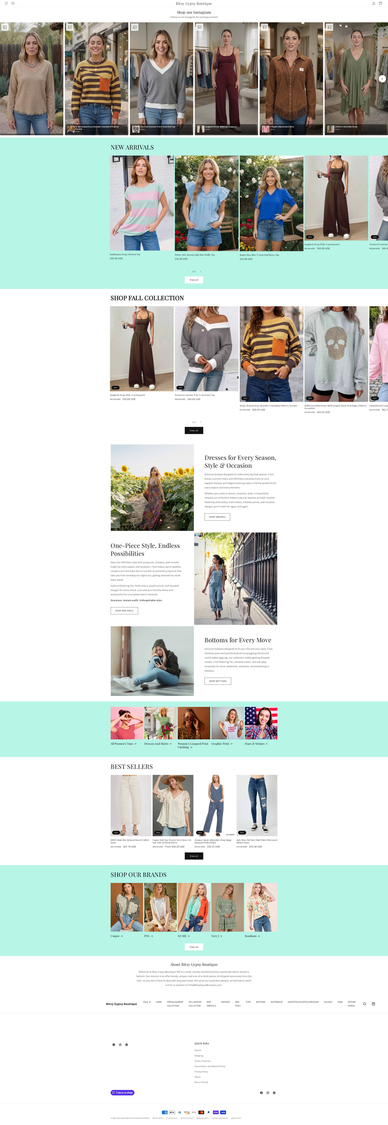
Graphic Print (220, 743)
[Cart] (373, 1004)
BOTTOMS (260, 1002)
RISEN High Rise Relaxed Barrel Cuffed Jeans (130, 841)
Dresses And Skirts (156, 743)
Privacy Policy (201, 1071)
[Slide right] (200, 271)
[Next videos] (382, 78)
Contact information (220, 1118)
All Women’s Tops (122, 743)
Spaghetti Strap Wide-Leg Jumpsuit (322, 244)
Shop (145, 1002)
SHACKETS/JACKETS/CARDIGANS (303, 1002)
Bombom (251, 936)
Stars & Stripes (254, 743)
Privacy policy (171, 1118)
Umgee (115, 936)
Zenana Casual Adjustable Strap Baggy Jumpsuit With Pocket (213, 841)
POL (147, 936)
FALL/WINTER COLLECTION (195, 1004)
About (198, 1077)
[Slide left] (187, 271)
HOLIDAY (328, 1002)
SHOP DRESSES (217, 516)
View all (194, 279)
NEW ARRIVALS (211, 1004)
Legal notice (236, 1118)
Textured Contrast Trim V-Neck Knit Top (195, 395)
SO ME (182, 936)
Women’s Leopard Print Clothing (193, 745)
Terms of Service (203, 1061)
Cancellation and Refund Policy (210, 1066)
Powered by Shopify (142, 1118)
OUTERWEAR (277, 1002)
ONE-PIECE (238, 1004)
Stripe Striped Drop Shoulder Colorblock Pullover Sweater (269, 405)
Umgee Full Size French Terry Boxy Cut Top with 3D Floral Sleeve (172, 841)
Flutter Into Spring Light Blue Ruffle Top (195, 255)
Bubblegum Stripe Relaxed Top (125, 254)
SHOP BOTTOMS (218, 681)
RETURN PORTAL (352, 1004)
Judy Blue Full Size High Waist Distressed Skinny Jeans (257, 841)
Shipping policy (202, 1118)
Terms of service (187, 1118)
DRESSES (225, 1002)
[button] (6, 3)
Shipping (199, 1055)
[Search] (365, 1004)
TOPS (248, 1002)
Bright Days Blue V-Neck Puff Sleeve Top (259, 255)
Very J (215, 936)
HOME (159, 1002)
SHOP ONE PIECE (124, 610)
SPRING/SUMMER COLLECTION (175, 1004)
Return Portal (201, 1082)
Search (198, 1050)
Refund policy (158, 1118)
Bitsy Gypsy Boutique (125, 1118)
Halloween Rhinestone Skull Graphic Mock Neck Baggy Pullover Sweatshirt (335, 406)
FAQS (340, 1002)
